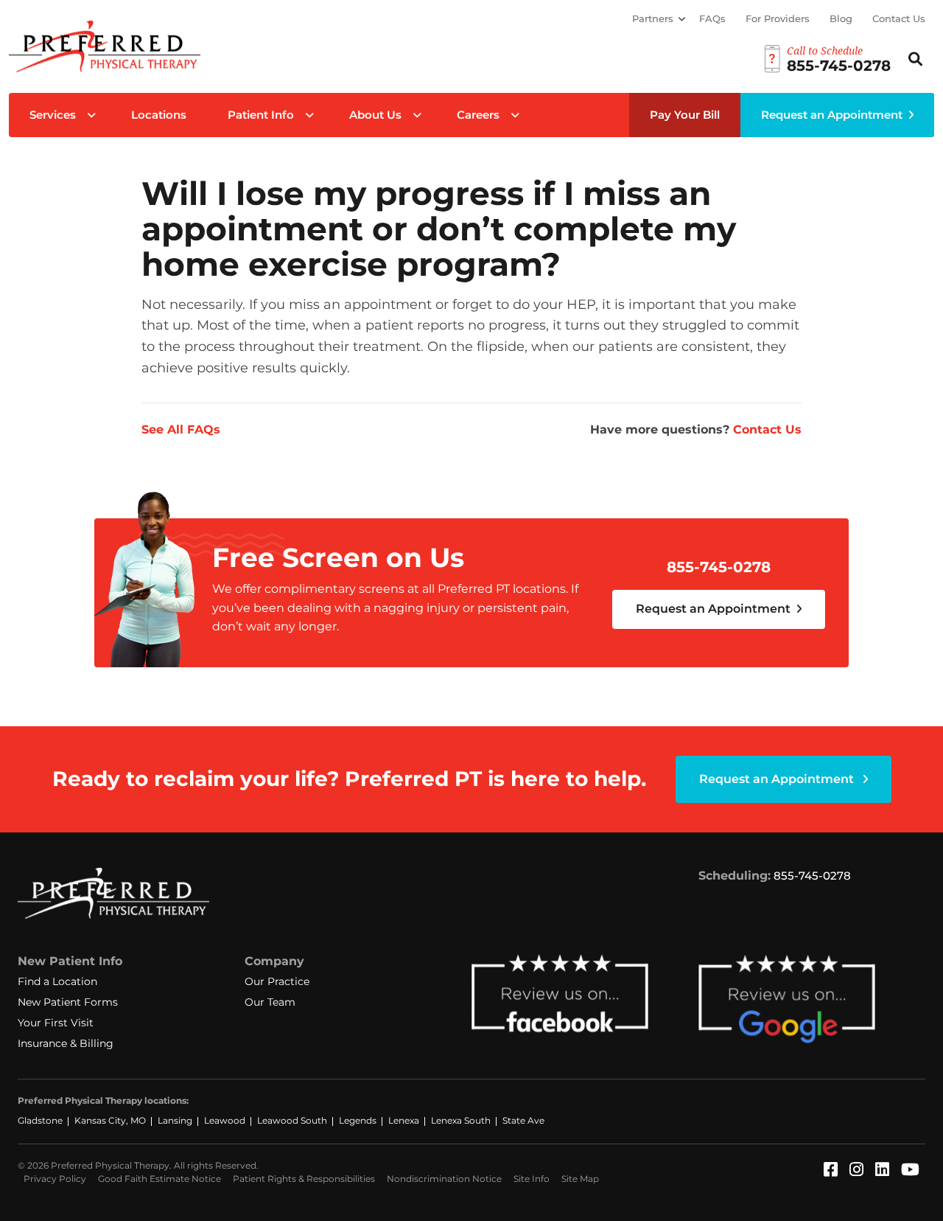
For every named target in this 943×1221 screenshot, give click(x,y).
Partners (652, 18)
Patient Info (261, 115)
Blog (841, 18)
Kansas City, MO (110, 1120)
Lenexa (403, 1120)
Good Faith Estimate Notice (159, 1178)
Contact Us (898, 18)
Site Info (531, 1178)
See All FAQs (180, 429)
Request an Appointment (831, 115)
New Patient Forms (68, 1002)
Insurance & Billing (65, 1043)
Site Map (580, 1178)
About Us (375, 115)
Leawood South (292, 1120)
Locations (158, 115)
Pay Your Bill (685, 115)
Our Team (270, 1002)
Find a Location (57, 981)
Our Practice (277, 981)
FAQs (712, 18)
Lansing (175, 1120)
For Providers (778, 18)
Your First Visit (56, 1022)
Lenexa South (461, 1120)
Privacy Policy (55, 1178)
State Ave (523, 1120)
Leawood (224, 1120)
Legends (357, 1120)
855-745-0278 (719, 567)
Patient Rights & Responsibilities (304, 1178)
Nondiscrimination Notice (444, 1178)
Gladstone (40, 1120)
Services (52, 115)
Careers (478, 115)
